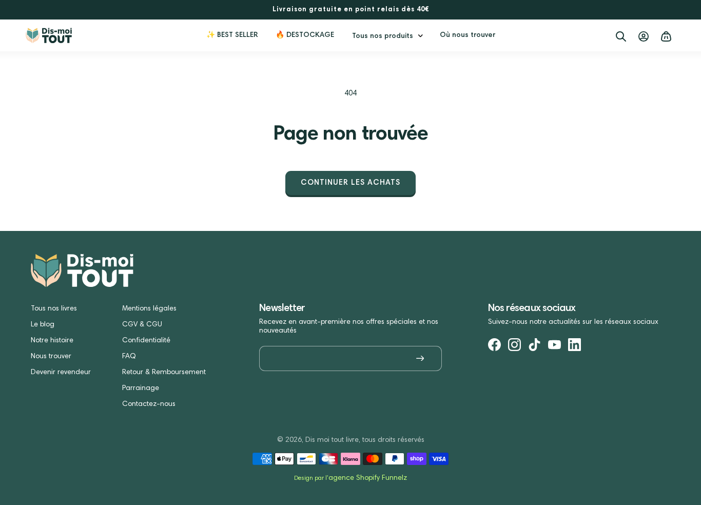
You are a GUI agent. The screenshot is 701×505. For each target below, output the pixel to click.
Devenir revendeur (61, 372)
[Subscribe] (420, 358)
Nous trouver (51, 356)
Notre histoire (52, 340)
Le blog (42, 324)
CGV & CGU (142, 324)
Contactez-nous (149, 404)
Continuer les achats (350, 183)
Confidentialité (146, 340)
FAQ (129, 356)
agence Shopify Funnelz (367, 478)
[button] (387, 35)
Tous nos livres (54, 309)
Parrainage (140, 388)
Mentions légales (149, 309)
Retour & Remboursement (164, 372)
